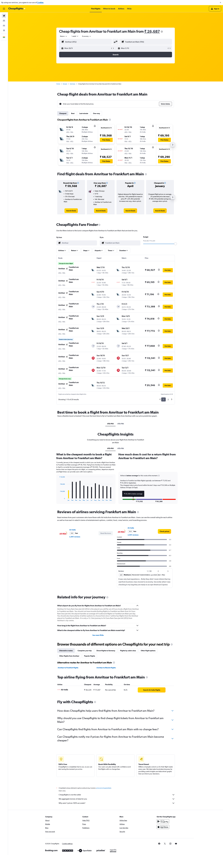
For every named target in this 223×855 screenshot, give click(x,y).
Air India (72, 530)
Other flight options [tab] (148, 651)
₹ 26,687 (152, 31)
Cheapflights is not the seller (70, 795)
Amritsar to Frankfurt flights (68, 668)
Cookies (40, 2)
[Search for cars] (4, 25)
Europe (65, 84)
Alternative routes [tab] (66, 651)
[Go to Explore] (4, 30)
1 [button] (163, 399)
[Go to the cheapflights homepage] (17, 9)
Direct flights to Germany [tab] (106, 651)
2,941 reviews (74, 537)
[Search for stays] (4, 20)
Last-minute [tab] (83, 113)
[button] (220, 2)
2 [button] (168, 399)
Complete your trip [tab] (85, 651)
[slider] (175, 243)
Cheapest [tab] (62, 113)
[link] (71, 210)
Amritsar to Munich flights (106, 668)
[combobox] (63, 36)
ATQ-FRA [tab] (120, 424)
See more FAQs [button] (98, 635)
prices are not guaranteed (103, 788)
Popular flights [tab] (89, 656)
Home (58, 84)
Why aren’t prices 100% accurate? (72, 803)
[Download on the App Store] (163, 827)
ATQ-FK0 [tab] (110, 424)
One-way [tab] (96, 113)
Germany (72, 84)
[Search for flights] (4, 15)
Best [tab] (72, 113)
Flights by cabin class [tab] (128, 651)
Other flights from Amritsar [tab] (69, 656)
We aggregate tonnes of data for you (73, 799)
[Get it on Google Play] (163, 821)
